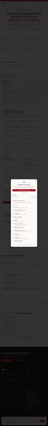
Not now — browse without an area (24, 244)
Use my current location (24, 190)
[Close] (35, 180)
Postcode (14, 194)
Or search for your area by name (18, 200)
